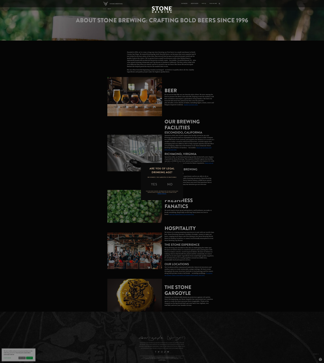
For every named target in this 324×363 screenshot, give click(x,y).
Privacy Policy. (162, 193)
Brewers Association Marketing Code (167, 357)
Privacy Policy (162, 360)
